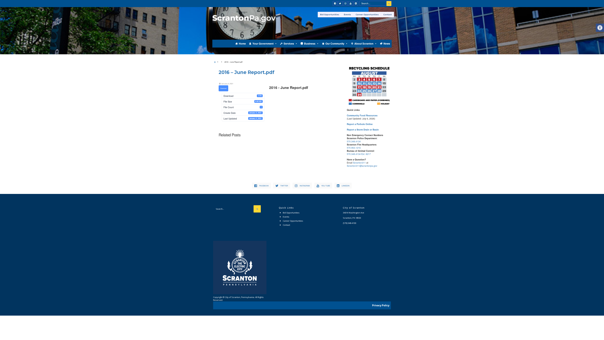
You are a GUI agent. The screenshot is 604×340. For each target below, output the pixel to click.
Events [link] (347, 14)
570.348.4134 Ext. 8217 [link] (359, 154)
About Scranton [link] (363, 43)
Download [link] (223, 88)
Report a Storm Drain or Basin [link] (363, 129)
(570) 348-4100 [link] (349, 223)
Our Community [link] (334, 43)
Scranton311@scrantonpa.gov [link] (362, 165)
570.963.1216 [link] (354, 147)
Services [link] (289, 43)
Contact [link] (387, 14)
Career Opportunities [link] (367, 14)
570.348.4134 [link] (354, 141)
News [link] (386, 43)
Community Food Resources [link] (362, 115)
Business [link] (309, 43)
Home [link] (242, 43)
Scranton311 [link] (359, 162)
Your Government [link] (263, 43)
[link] (600, 28)
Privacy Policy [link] (380, 305)
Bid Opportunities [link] (329, 14)
